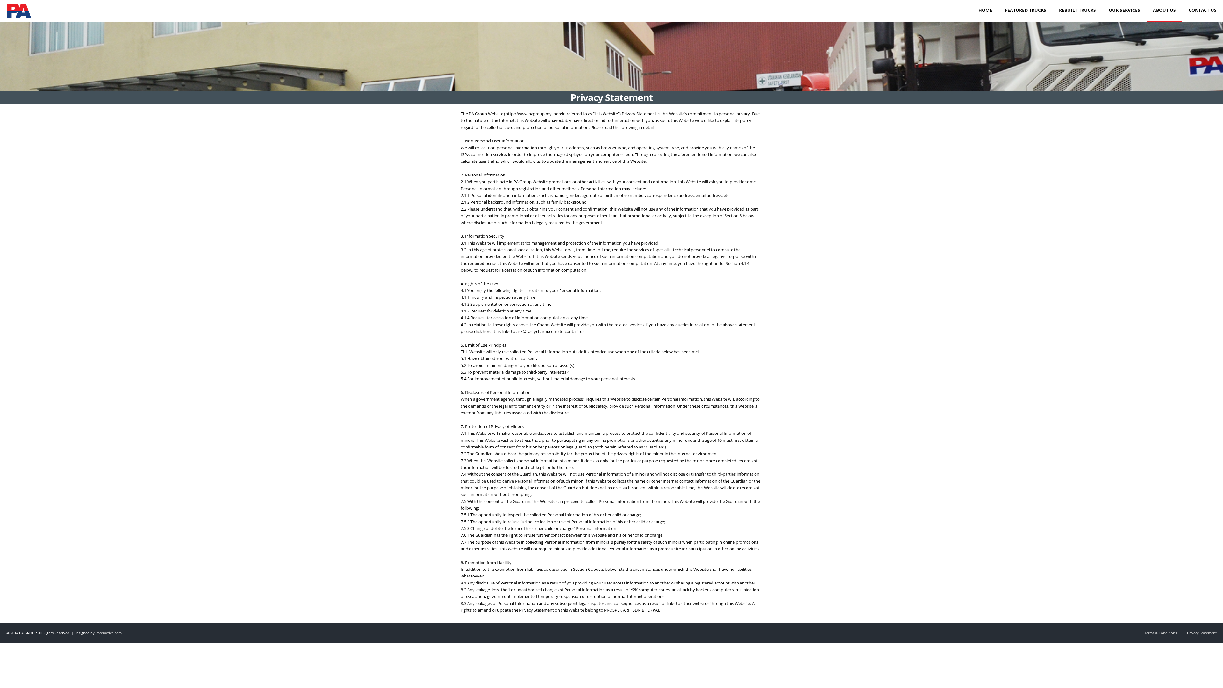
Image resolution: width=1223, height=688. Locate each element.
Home (985, 10)
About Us (1164, 10)
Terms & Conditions (1160, 632)
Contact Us (1203, 10)
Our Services (1124, 10)
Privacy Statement (1202, 632)
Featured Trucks (1025, 10)
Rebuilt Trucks (1077, 10)
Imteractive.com (109, 632)
